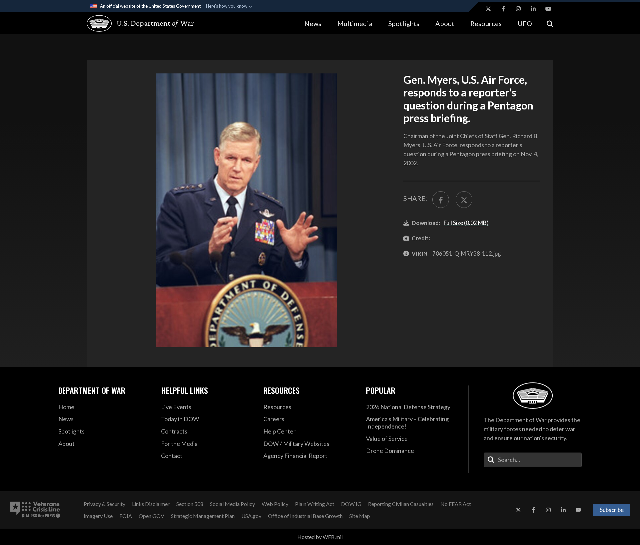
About (444, 23)
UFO (525, 23)
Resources (486, 23)
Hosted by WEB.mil (320, 537)
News (312, 23)
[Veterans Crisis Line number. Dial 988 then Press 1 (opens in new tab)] (35, 510)
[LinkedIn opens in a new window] (533, 9)
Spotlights (403, 23)
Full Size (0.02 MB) (466, 222)
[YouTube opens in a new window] (548, 9)
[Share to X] (464, 199)
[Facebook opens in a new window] (503, 9)
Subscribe (612, 509)
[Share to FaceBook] (440, 199)
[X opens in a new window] (488, 9)
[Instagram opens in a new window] (518, 9)
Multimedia (354, 23)
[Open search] (550, 23)
